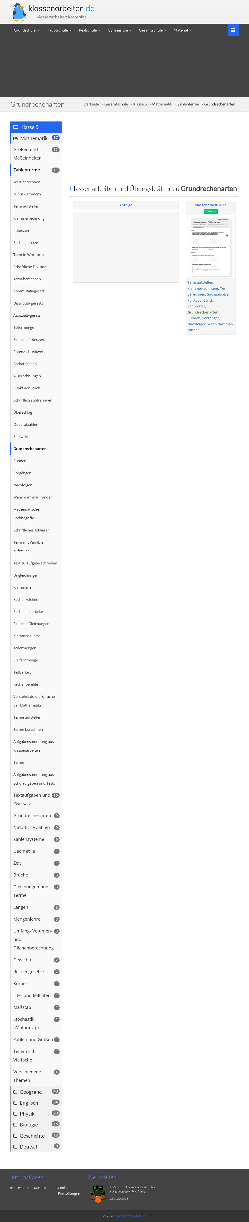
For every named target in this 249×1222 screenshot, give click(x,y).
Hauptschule (57, 30)
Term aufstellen (200, 282)
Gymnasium (118, 30)
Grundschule (25, 30)
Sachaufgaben (219, 294)
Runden (193, 318)
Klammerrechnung (202, 288)
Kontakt (40, 1187)
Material (181, 30)
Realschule (88, 30)
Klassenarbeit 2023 (210, 205)
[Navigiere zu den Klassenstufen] (231, 29)
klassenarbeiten (61, 8)
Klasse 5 (140, 104)
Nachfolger (196, 324)
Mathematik (162, 104)
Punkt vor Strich (200, 300)
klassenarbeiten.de (130, 1216)
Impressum (19, 1187)
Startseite (91, 104)
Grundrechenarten (202, 312)
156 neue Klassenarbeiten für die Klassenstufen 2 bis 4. (132, 1189)
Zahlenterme (188, 104)
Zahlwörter (196, 306)
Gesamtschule (151, 30)
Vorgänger (210, 318)
